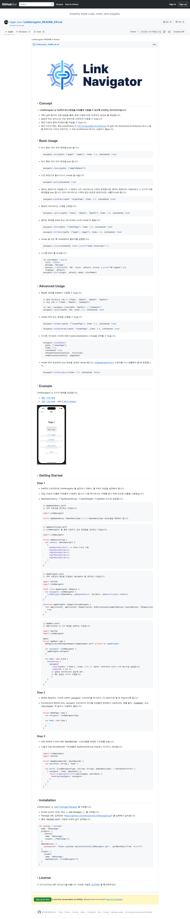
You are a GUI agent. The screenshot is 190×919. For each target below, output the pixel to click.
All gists (59, 4)
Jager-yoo (15, 22)
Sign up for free (42, 899)
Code (10, 32)
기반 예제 (48, 398)
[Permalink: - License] (35, 878)
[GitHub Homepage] (39, 912)
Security (75, 912)
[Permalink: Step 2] (35, 692)
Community (91, 912)
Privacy (67, 912)
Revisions (24, 32)
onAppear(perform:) (104, 362)
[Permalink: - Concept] (35, 103)
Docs (99, 912)
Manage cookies (117, 912)
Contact (106, 912)
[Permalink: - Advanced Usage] (35, 286)
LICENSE (95, 884)
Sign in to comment (114, 899)
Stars (40, 32)
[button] (164, 32)
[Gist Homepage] (9, 4)
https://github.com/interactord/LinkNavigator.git (88, 815)
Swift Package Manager (65, 807)
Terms (60, 912)
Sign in (172, 4)
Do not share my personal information (138, 912)
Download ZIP (179, 32)
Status (83, 912)
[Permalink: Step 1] (35, 483)
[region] (95, 469)
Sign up (183, 4)
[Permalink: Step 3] (35, 736)
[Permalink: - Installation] (35, 800)
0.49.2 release (69, 401)
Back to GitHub (71, 4)
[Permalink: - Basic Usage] (35, 141)
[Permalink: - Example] (35, 386)
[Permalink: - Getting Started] (35, 475)
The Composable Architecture (92, 126)
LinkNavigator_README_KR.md (43, 22)
